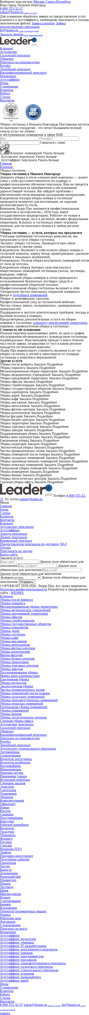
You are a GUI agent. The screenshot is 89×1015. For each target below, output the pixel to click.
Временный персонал (16, 540)
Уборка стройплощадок (17, 620)
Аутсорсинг (8, 52)
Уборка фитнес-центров (17, 648)
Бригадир (7, 821)
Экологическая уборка (16, 686)
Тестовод (6, 887)
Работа (5, 93)
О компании (9, 86)
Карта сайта (8, 554)
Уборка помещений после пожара (25, 693)
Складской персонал (15, 55)
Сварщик (7, 814)
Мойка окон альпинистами (20, 676)
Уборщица (7, 835)
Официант (8, 804)
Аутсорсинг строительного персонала (28, 748)
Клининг (6, 48)
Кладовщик (8, 908)
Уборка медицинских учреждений (25, 610)
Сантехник (8, 790)
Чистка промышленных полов (22, 690)
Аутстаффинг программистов (22, 956)
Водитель (7, 828)
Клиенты (6, 90)
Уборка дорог (10, 631)
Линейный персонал (15, 69)
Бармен (5, 904)
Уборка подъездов (13, 683)
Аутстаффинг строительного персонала (29, 970)
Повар (4, 807)
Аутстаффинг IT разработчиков (23, 946)
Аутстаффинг (10, 79)
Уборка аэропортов (14, 627)
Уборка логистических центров (23, 717)
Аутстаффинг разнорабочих (20, 977)
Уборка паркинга (12, 603)
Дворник (6, 797)
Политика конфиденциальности (23, 589)
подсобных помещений (30, 295)
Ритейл (5, 66)
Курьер (5, 897)
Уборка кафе (9, 638)
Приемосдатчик (11, 773)
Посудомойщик (11, 818)
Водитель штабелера (15, 762)
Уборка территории (14, 662)
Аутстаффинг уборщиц (17, 942)
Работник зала (10, 918)
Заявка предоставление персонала (33, 25)
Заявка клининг (43, 23)
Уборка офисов (11, 617)
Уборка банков (11, 714)
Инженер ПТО (11, 849)
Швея (4, 890)
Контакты (7, 100)
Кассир (5, 811)
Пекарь (5, 883)
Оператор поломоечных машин (23, 911)
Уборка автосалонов (15, 645)
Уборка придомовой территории (24, 613)
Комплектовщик (12, 800)
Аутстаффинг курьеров (17, 973)
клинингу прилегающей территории (60, 323)
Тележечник (9, 873)
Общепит (7, 59)
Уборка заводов (11, 669)
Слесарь (6, 845)
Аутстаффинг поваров (16, 953)
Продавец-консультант (16, 856)
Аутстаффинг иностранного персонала (28, 949)
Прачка (5, 915)
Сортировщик (10, 901)
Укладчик (7, 831)
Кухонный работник (15, 780)
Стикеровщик (10, 925)
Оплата (5, 547)
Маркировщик (10, 769)
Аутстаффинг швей (14, 980)
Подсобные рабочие (15, 859)
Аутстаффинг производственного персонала (33, 963)
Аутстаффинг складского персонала (26, 966)
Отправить (26, 582)
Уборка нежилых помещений (21, 703)
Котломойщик (10, 766)
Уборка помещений (14, 710)
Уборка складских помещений (22, 696)
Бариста (6, 870)
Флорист (6, 838)
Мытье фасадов (11, 655)
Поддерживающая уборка (19, 672)
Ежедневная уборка (14, 679)
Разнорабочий (10, 876)
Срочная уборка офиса (16, 721)
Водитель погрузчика (16, 759)
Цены (4, 83)
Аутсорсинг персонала (16, 527)
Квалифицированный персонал (23, 72)
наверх (5, 1013)
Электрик (7, 786)
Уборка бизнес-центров (17, 658)
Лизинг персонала (13, 537)
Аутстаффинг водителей (18, 939)
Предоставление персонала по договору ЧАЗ (33, 544)
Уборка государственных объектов (25, 624)
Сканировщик (10, 755)
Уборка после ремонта (16, 600)
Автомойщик (10, 752)
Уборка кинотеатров (15, 651)
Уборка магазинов (13, 641)
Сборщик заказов (12, 783)
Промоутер (8, 880)
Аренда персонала (13, 534)
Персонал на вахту (14, 928)
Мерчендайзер (10, 894)
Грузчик (6, 842)
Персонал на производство (20, 62)
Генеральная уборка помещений (23, 707)
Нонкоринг (8, 76)
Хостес (5, 866)
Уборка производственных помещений (29, 700)
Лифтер (5, 852)
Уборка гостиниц (12, 634)
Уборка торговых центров (19, 665)
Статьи (5, 97)
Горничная (8, 863)
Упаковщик (8, 793)
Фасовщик (8, 921)
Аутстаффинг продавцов (18, 960)
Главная (6, 163)
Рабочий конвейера (14, 825)
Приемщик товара (13, 776)
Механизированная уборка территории (29, 606)
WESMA (17, 593)
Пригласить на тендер (16, 551)
